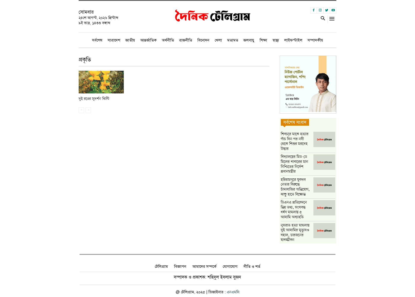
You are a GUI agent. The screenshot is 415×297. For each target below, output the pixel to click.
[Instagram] (320, 10)
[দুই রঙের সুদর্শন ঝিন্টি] (101, 82)
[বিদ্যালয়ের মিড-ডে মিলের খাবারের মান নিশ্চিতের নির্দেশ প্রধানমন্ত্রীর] (324, 162)
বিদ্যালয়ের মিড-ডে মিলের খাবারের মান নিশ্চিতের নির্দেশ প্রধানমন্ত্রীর (294, 164)
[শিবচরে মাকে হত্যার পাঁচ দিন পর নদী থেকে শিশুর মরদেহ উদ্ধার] (324, 139)
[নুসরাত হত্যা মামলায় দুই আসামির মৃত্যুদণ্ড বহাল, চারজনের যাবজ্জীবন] (324, 230)
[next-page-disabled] (88, 110)
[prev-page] (81, 110)
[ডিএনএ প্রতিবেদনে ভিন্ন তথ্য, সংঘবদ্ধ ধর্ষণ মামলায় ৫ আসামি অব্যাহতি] (324, 207)
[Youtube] (333, 10)
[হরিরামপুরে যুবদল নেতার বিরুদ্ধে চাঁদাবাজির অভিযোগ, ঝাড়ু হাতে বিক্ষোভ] (324, 185)
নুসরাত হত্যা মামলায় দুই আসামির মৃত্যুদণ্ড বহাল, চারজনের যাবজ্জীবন (295, 233)
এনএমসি (233, 292)
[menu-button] (332, 19)
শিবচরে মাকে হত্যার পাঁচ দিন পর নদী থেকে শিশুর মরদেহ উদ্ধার (294, 141)
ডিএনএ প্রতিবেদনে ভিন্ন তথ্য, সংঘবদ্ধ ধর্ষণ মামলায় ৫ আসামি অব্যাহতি (294, 210)
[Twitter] (326, 10)
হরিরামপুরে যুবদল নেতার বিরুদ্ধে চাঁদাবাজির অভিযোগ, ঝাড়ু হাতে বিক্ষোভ (295, 187)
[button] (323, 19)
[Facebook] (313, 10)
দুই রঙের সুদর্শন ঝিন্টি (94, 98)
